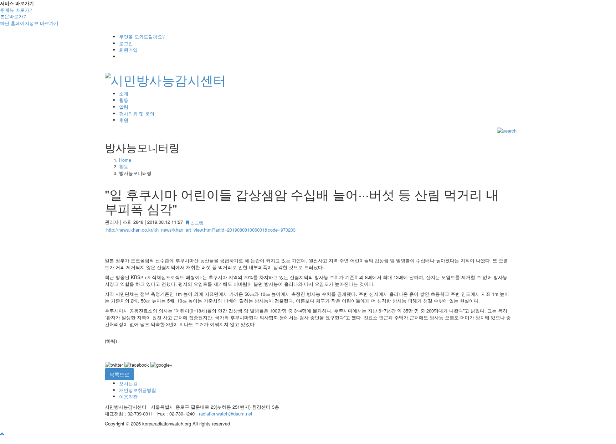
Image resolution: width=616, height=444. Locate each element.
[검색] (507, 130)
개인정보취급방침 (137, 390)
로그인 (126, 43)
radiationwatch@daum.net (225, 413)
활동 (123, 166)
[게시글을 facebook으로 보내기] (136, 365)
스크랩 (196, 223)
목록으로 (119, 374)
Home (125, 159)
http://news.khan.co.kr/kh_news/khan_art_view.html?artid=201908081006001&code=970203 (201, 229)
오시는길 (128, 383)
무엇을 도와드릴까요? (142, 36)
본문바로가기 (14, 16)
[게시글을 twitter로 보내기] (114, 365)
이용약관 (128, 396)
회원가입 (128, 49)
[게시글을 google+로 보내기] (161, 365)
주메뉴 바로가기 (17, 9)
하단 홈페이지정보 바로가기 (29, 23)
